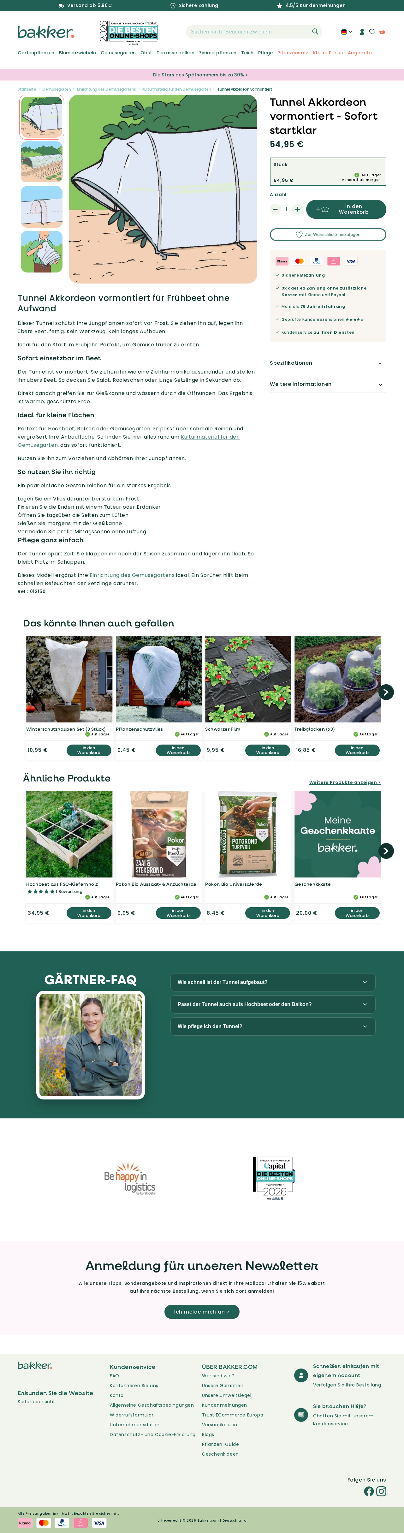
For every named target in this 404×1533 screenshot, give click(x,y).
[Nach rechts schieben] (386, 692)
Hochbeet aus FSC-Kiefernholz (62, 884)
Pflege (265, 53)
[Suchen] (315, 32)
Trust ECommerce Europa (232, 1415)
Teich (247, 53)
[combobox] (254, 32)
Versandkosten (219, 1425)
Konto (117, 1395)
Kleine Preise (328, 53)
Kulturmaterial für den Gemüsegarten (176, 89)
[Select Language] (346, 34)
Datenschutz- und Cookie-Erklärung (153, 1434)
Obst (146, 53)
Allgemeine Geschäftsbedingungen (152, 1405)
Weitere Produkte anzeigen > (345, 782)
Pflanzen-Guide (220, 1444)
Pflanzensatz (292, 53)
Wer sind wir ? (218, 1376)
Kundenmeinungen (224, 1405)
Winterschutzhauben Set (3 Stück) (66, 729)
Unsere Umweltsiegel (226, 1395)
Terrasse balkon (175, 53)
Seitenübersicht (36, 1401)
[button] (175, 31)
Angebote (360, 53)
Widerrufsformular (131, 1415)
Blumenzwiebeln (77, 53)
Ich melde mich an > (202, 1311)
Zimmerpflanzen (217, 53)
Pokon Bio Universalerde (233, 884)
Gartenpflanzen (36, 53)
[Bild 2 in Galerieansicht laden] (41, 117)
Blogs (208, 1434)
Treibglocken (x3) (314, 729)
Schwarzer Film (222, 729)
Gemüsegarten (118, 53)
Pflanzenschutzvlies (139, 729)
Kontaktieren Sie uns (134, 1385)
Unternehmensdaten (134, 1425)
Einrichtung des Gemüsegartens (106, 89)
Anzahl (278, 194)
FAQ (114, 1376)
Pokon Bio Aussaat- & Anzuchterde (156, 884)
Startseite (27, 89)
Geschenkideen (220, 1454)
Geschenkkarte (312, 884)
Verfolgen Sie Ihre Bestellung (347, 1385)
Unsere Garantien (223, 1385)
